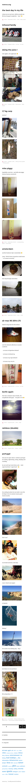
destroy (7, 755)
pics (14, 766)
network (4, 766)
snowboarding (20, 242)
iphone (20, 760)
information (5, 760)
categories (6, 742)
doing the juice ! (10, 50)
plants (18, 766)
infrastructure (13, 760)
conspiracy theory (9, 753)
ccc (15, 750)
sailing (16, 768)
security (20, 768)
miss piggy (7, 168)
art (12, 750)
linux (8, 763)
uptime (3, 774)
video (6, 774)
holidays (16, 720)
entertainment (15, 755)
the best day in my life (12, 10)
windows (16, 774)
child (18, 19)
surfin (6, 720)
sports (23, 161)
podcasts (22, 766)
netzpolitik (10, 766)
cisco (20, 750)
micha (5, 19)
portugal (6, 454)
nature (19, 104)
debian (20, 753)
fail (21, 755)
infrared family (9, 25)
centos (17, 750)
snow (7, 243)
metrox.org (6, 5)
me (12, 763)
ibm (19, 758)
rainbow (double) (10, 428)
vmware (11, 774)
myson (24, 19)
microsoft (15, 762)
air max (17, 44)
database (16, 753)
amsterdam (7, 249)
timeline (5, 735)
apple (9, 750)
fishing (17, 161)
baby (21, 19)
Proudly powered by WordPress (14, 781)
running (10, 768)
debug (3, 755)
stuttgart (15, 771)
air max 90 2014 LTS (11, 321)
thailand (23, 771)
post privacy (5, 768)
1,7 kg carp (7, 111)
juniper (4, 763)
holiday (19, 718)
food (17, 104)
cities (18, 315)
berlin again (7, 392)
